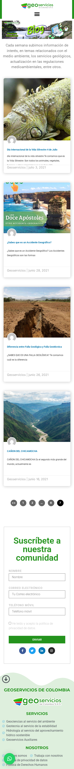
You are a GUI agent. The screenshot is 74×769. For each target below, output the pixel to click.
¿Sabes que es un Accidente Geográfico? (29, 242)
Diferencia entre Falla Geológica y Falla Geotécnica (34, 346)
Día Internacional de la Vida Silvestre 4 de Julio (32, 149)
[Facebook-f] (22, 650)
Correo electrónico (26, 588)
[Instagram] (51, 650)
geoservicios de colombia (37, 690)
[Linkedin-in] (42, 650)
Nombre (15, 571)
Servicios (37, 713)
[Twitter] (32, 650)
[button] (37, 14)
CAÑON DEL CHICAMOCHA (22, 451)
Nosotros (37, 747)
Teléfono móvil (21, 605)
